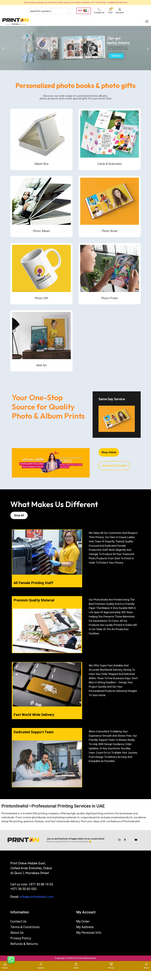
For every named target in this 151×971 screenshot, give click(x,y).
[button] (3, 48)
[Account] (119, 9)
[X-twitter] (130, 839)
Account (120, 12)
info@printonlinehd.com (37, 897)
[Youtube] (136, 839)
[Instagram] (119, 839)
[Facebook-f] (125, 839)
